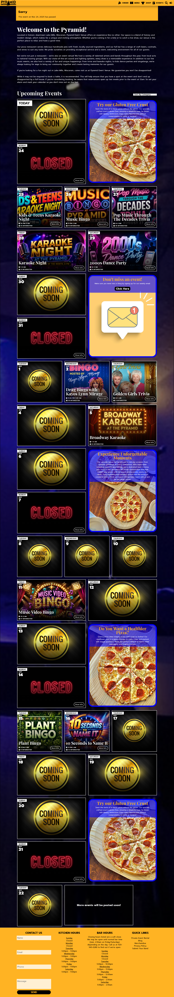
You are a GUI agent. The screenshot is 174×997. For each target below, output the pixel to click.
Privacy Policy (140, 946)
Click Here (122, 289)
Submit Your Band (140, 948)
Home (8, 2)
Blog (140, 940)
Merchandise (140, 943)
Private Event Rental (140, 938)
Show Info (79, 180)
